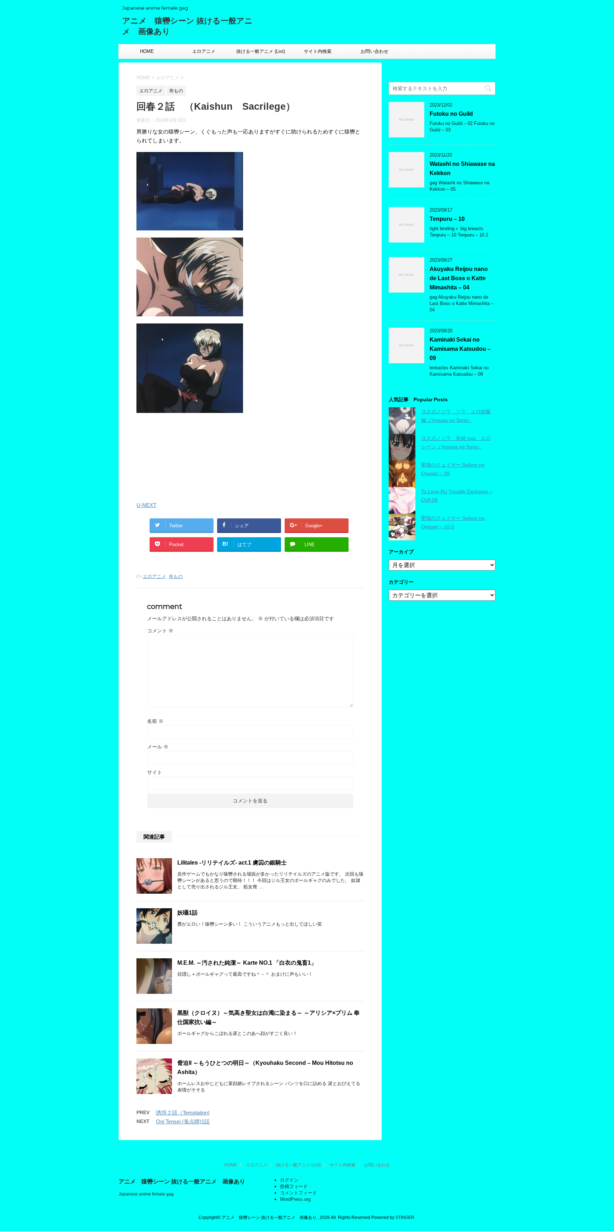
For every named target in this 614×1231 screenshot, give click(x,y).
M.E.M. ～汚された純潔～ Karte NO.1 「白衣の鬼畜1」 (247, 963)
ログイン (289, 1180)
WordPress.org (295, 1199)
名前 (155, 721)
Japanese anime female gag (146, 1194)
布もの (176, 576)
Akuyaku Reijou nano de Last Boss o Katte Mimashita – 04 (459, 278)
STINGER (404, 1217)
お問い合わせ (374, 51)
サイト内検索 (318, 51)
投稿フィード (294, 1186)
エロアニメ (203, 51)
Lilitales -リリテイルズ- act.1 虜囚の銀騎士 (232, 863)
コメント (160, 630)
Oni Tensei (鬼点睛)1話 (183, 1121)
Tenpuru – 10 (447, 219)
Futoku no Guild (451, 114)
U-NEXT (146, 505)
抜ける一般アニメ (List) (260, 51)
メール (157, 747)
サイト (154, 772)
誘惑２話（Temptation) (183, 1113)
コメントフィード (298, 1192)
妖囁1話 (187, 913)
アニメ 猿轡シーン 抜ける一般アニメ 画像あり (182, 1181)
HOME (147, 51)
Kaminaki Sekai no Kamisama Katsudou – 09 (460, 349)
